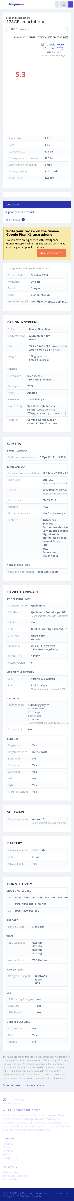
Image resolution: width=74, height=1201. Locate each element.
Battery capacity (17, 171)
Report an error (12, 1085)
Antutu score (15, 178)
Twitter (7, 1154)
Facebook (8, 1151)
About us (8, 1143)
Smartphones (14, 268)
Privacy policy (10, 1172)
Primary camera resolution (23, 158)
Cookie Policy (10, 1179)
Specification (12, 204)
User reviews (14, 219)
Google (57, 51)
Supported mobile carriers (20, 212)
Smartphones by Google (53, 55)
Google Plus (10, 1158)
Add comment (51, 253)
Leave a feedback (34, 1085)
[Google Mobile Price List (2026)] (53, 46)
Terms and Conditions (15, 1175)
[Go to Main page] (37, 1099)
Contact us (9, 1147)
